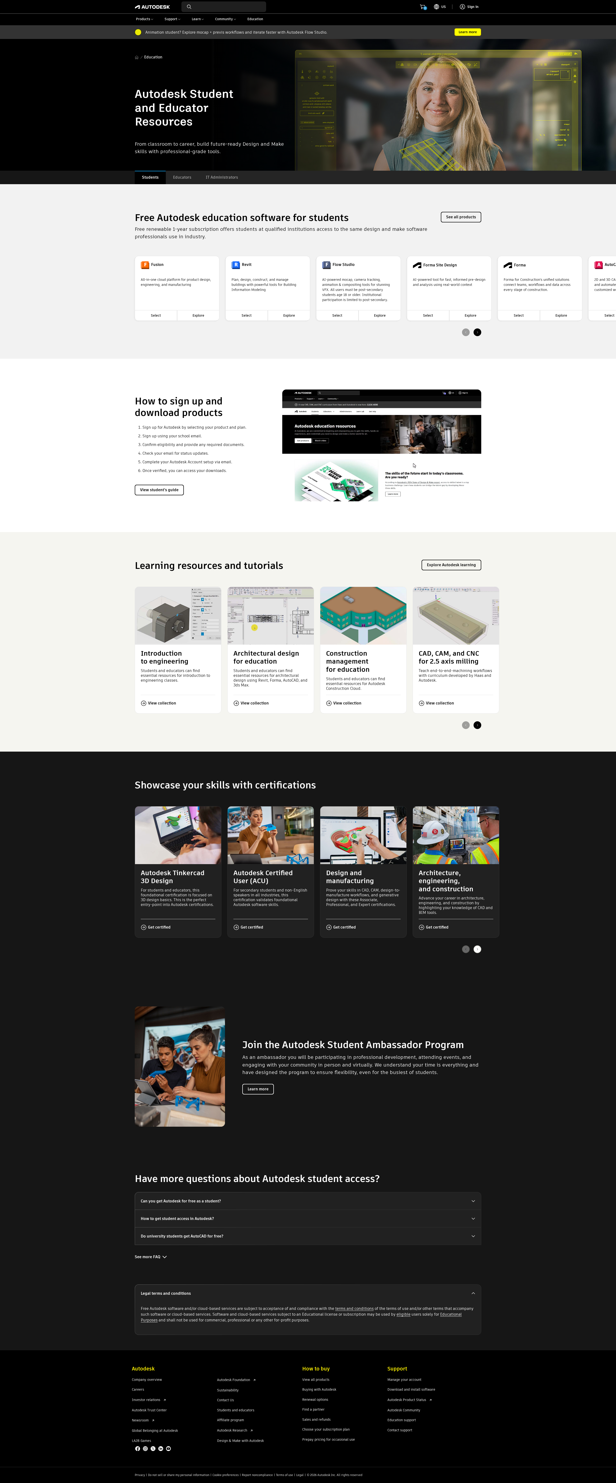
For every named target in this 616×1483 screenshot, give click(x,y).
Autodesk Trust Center (149, 1410)
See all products (461, 217)
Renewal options (315, 1400)
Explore (198, 315)
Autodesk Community (403, 1410)
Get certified (159, 927)
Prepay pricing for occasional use (328, 1440)
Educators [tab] (182, 177)
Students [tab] (150, 177)
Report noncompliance (257, 1475)
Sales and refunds (316, 1420)
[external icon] (164, 1400)
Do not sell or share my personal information (178, 1475)
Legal (300, 1475)
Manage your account (404, 1380)
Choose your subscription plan (326, 1429)
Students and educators (235, 1410)
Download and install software (411, 1390)
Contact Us (225, 1400)
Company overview (147, 1380)
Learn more (468, 32)
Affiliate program (230, 1420)
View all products (315, 1380)
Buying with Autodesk (319, 1390)
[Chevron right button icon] (477, 332)
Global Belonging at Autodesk (155, 1431)
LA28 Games (141, 1441)
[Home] (152, 7)
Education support (401, 1420)
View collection (162, 703)
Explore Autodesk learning (451, 565)
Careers (138, 1390)
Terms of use (284, 1475)
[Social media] (153, 1449)
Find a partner (313, 1410)
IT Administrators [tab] (222, 177)
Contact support (399, 1430)
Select (156, 315)
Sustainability (228, 1390)
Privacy (140, 1475)
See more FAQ (147, 1257)
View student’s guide (159, 490)
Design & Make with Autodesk (240, 1441)
